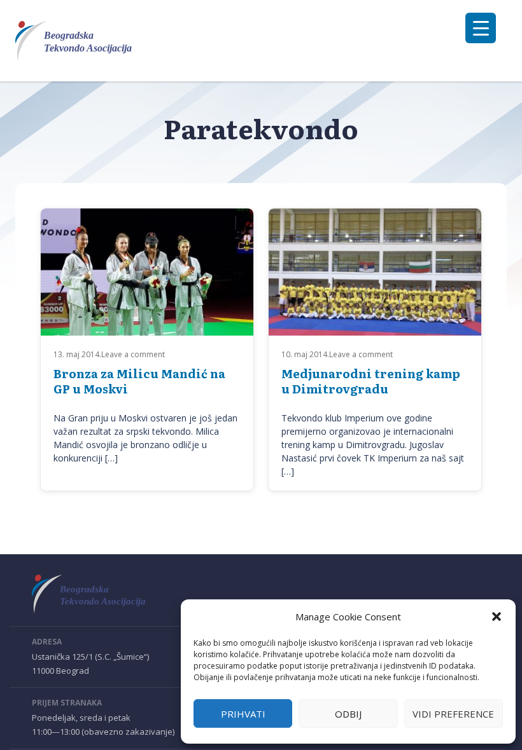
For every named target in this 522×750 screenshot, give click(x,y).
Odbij (348, 713)
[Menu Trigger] (480, 28)
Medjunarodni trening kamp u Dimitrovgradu (370, 381)
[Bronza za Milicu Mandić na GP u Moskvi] (147, 285)
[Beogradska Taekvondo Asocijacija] (81, 41)
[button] (496, 616)
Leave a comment (133, 354)
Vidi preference (453, 713)
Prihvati (243, 713)
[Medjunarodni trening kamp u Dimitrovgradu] (375, 285)
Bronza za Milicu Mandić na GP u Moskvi (139, 381)
